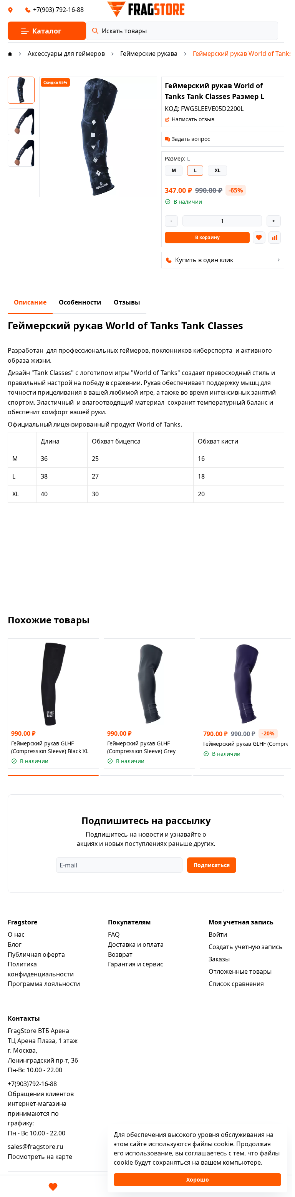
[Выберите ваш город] (10, 10)
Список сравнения (236, 983)
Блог (15, 944)
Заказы (219, 959)
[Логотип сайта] (146, 9)
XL (217, 170)
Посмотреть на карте (40, 1156)
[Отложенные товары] (53, 1187)
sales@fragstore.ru (35, 1146)
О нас (16, 934)
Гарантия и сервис (135, 964)
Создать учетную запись (246, 947)
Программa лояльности (44, 983)
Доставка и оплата (136, 944)
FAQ (114, 934)
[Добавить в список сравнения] (274, 237)
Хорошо (197, 1179)
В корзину (207, 237)
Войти (218, 934)
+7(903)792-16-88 (32, 1084)
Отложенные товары (240, 971)
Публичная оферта (36, 954)
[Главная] (10, 53)
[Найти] (95, 31)
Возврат (120, 954)
